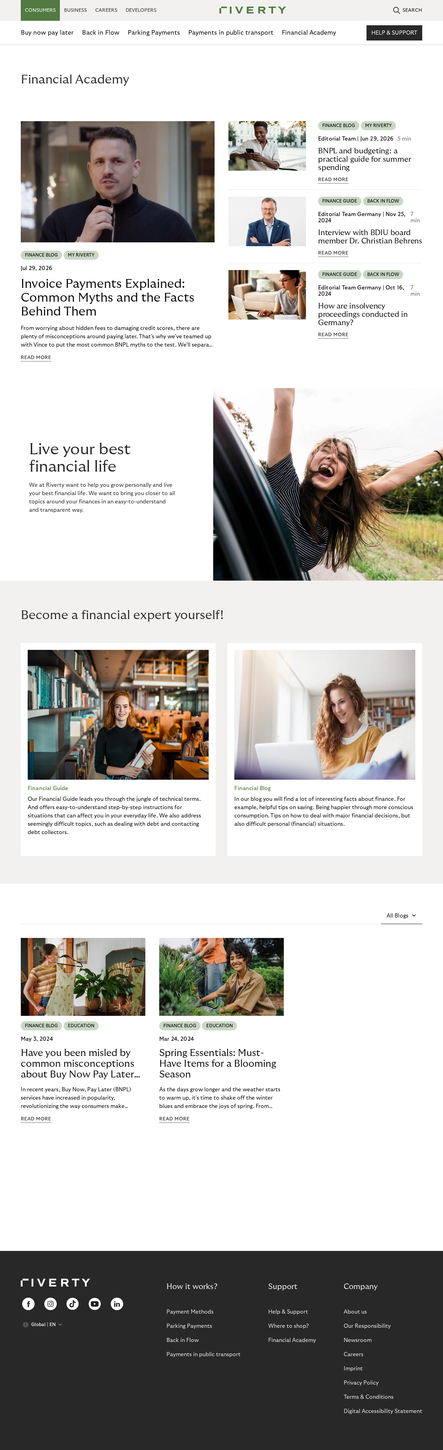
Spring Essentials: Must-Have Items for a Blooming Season (217, 1064)
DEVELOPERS (141, 10)
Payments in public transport (230, 32)
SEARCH (412, 10)
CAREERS (106, 10)
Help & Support (394, 33)
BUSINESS (75, 10)
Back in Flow (100, 32)
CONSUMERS (40, 10)
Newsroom (358, 1340)
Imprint (353, 1368)
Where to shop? (288, 1326)
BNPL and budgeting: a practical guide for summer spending (364, 159)
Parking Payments (154, 32)
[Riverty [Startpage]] (250, 11)
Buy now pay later (47, 32)
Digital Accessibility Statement (383, 1411)
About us (355, 1312)
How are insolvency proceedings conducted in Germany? (363, 314)
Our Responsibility (367, 1326)
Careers (353, 1354)
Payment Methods (190, 1312)
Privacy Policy (361, 1383)
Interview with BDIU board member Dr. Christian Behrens (370, 237)
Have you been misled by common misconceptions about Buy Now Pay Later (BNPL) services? (77, 1064)
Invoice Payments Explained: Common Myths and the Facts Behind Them (108, 297)
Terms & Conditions (369, 1397)
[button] (401, 916)
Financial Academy (309, 32)
